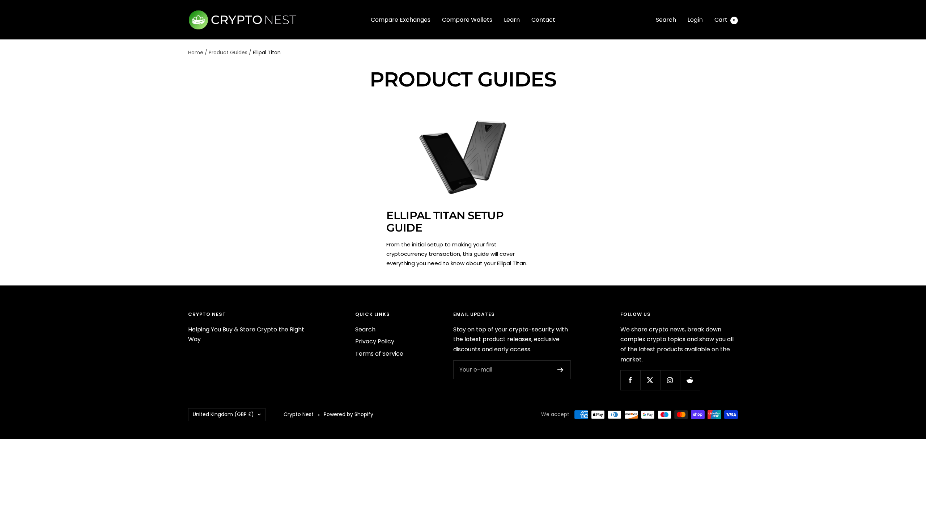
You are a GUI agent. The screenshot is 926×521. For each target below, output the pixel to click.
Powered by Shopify (348, 414)
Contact (543, 20)
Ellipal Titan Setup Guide (445, 221)
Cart (724, 20)
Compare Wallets (467, 20)
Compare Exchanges (400, 20)
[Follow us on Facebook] (630, 380)
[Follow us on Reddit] (690, 380)
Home (195, 52)
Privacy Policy (374, 341)
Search (666, 20)
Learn (512, 20)
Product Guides (228, 52)
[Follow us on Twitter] (650, 380)
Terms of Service (379, 354)
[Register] (560, 369)
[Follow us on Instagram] (670, 380)
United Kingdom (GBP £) (223, 414)
